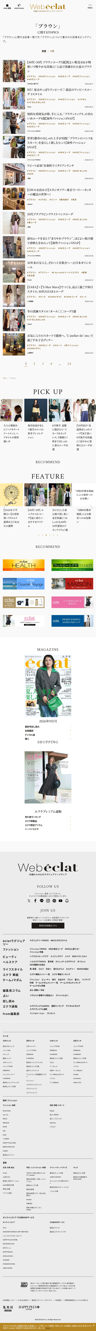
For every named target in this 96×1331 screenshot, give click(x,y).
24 (69, 364)
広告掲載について (9, 1300)
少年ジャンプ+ (7, 1062)
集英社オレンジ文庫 (56, 1173)
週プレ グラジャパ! (56, 1119)
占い (6, 996)
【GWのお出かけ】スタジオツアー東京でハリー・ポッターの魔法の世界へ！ (59, 192)
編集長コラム (12, 990)
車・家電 (33, 969)
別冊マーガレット (55, 1070)
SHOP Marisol (8, 1252)
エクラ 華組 (11, 975)
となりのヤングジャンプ (34, 1084)
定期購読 (29, 731)
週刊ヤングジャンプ (32, 1070)
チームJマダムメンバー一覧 (47, 983)
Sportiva (53, 1123)
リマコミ (52, 1078)
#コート (83, 297)
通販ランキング (57, 1006)
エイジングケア (57, 956)
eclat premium (8, 1256)
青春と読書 (6, 1189)
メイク (67, 956)
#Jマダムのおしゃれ (36, 102)
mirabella (6, 1260)
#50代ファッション (47, 76)
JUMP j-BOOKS (55, 1177)
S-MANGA (6, 1078)
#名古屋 (31, 275)
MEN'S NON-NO (9, 1147)
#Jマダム (82, 99)
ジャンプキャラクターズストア (12, 1236)
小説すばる (6, 1177)
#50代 (30, 174)
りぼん (52, 1062)
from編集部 (11, 1014)
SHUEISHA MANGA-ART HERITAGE (15, 1232)
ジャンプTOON (8, 1066)
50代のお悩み (83, 969)
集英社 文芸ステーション (11, 1181)
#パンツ (53, 200)
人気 (52, 51)
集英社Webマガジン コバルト (59, 1187)
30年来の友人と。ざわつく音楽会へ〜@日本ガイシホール (59, 265)
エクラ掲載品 (31, 821)
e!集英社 (29, 1203)
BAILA (5, 1119)
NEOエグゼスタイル (59, 940)
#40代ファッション (81, 76)
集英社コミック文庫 (9, 1086)
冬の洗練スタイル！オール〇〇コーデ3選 (51, 311)
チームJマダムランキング (70, 983)
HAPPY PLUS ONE (9, 1143)
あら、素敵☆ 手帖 (37, 990)
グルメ (70, 979)
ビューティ (10, 957)
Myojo (52, 1111)
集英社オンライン (8, 1155)
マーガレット (54, 1066)
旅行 (54, 979)
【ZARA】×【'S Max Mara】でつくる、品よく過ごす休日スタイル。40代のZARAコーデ (60, 289)
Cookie (75, 1074)
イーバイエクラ (32, 829)
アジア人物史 (7, 1193)
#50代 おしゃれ (80, 171)
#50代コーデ (64, 76)
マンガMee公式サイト (57, 1074)
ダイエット (81, 961)
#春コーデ (32, 222)
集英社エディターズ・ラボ (58, 1232)
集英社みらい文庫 (79, 1173)
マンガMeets (54, 1082)
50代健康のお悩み (37, 965)
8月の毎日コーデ (56, 949)
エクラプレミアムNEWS (39, 1006)
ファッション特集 (36, 952)
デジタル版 (30, 735)
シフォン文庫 (54, 1191)
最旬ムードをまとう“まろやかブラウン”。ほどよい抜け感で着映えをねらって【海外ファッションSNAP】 (60, 240)
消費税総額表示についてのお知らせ (76, 1300)
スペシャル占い (62, 995)
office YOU (77, 1082)
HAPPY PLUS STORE (10, 1240)
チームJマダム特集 (37, 986)
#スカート (57, 345)
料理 (31, 983)
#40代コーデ (33, 79)
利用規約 (58, 1300)
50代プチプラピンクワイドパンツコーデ (50, 214)
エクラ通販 (10, 1006)
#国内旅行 (64, 200)
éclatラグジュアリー (14, 942)
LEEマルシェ (7, 1248)
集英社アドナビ (55, 1228)
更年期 (50, 961)
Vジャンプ (6, 1054)
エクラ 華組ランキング (61, 974)
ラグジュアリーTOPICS (39, 940)
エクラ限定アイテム (33, 825)
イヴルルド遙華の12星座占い (42, 995)
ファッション (11, 949)
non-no (5, 1115)
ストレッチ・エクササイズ (65, 961)
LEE (4, 1131)
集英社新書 (30, 1189)
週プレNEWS (54, 1115)
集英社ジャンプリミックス (11, 1082)
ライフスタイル (13, 969)
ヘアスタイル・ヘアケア (39, 956)
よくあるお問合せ (23, 1300)
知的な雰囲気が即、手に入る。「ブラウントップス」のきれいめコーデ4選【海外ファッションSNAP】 (60, 116)
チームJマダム (12, 980)
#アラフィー (44, 272)
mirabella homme (9, 1264)
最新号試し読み (32, 727)
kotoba (28, 1199)
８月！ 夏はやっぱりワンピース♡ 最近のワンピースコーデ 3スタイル (59, 91)
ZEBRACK (6, 1070)
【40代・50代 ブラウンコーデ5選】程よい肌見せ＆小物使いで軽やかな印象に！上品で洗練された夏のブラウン (59, 66)
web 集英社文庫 (8, 1185)
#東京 (74, 200)
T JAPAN (6, 1139)
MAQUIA (6, 1123)
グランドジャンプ (31, 1088)
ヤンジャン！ (30, 1081)
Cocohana (77, 1078)
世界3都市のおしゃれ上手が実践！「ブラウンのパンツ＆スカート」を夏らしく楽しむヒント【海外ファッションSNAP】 (60, 142)
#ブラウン (31, 76)
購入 (27, 739)
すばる (5, 1173)
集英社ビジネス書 (32, 1185)
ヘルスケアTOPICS (38, 961)
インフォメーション (37, 1013)
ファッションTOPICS (38, 949)
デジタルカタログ (73, 1006)
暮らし (77, 979)
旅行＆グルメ (58, 969)
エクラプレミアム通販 (38, 1009)
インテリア (86, 979)
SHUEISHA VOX (8, 1244)
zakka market (7, 1268)
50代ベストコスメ (79, 956)
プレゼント (51, 1013)
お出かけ (61, 979)
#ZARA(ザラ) (55, 297)
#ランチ (42, 297)
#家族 (84, 272)
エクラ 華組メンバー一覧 (40, 974)
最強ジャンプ (7, 1058)
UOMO (5, 1151)
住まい (48, 969)
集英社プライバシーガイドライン (42, 1300)
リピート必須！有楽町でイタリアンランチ (50, 165)
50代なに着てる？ (72, 949)
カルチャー (70, 969)
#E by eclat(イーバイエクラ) (65, 272)
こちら (54, 1291)
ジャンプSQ (6, 1050)
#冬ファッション (71, 345)
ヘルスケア (10, 962)
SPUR (5, 1127)
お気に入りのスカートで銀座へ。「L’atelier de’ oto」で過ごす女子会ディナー (60, 337)
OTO (4, 1228)
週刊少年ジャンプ (8, 1046)
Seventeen (7, 1111)
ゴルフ (41, 969)
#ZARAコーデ (71, 297)
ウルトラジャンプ (31, 1093)
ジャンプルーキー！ (9, 1074)
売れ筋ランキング (33, 817)
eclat (4, 1135)
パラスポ (52, 1127)
